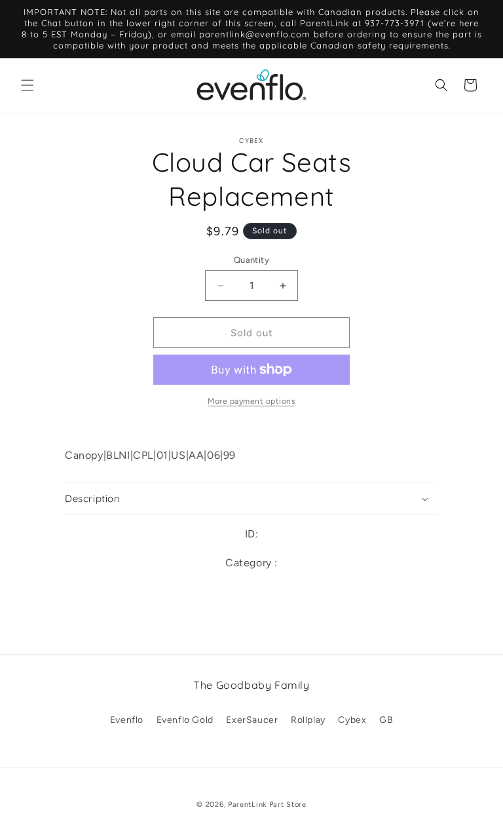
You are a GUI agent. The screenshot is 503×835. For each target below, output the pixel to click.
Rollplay (308, 720)
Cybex (352, 720)
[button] (27, 85)
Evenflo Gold (185, 720)
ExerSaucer (252, 720)
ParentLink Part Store (267, 804)
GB (386, 720)
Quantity (251, 260)
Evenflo (126, 720)
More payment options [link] (251, 401)
